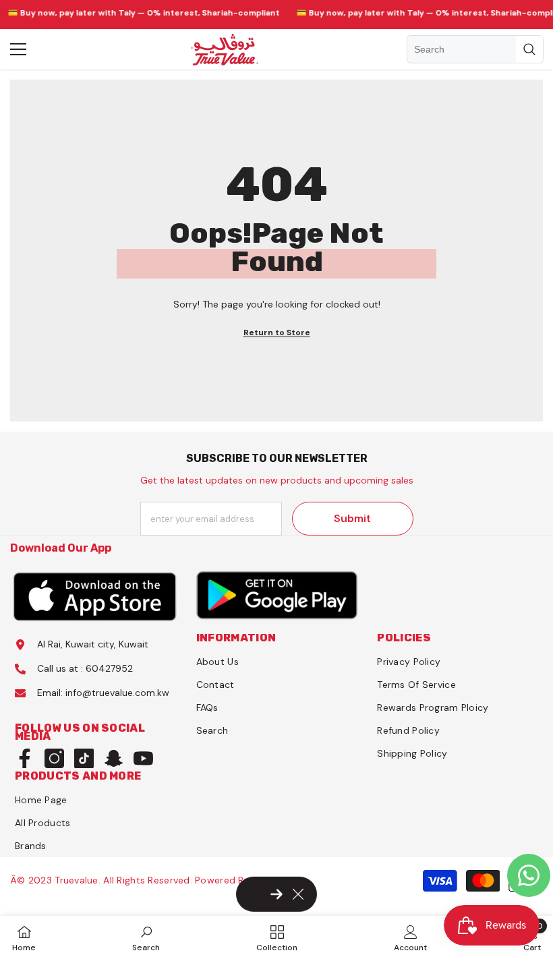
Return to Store (276, 332)
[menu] (18, 49)
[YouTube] (143, 758)
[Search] (475, 49)
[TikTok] (84, 758)
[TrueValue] (95, 595)
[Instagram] (54, 758)
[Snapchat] (113, 758)
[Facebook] (24, 758)
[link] (146, 937)
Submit (352, 518)
